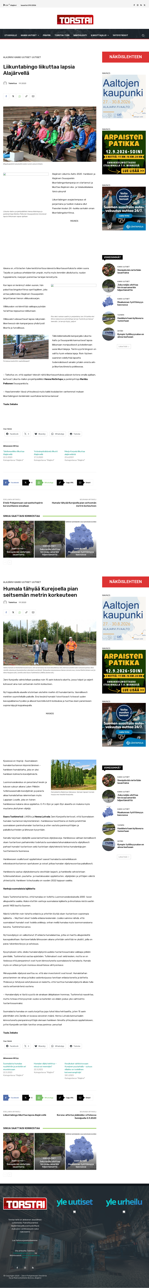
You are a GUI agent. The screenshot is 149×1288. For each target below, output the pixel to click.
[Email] (33, 96)
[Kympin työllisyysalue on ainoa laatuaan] (108, 334)
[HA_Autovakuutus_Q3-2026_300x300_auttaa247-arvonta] (124, 229)
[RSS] (141, 5)
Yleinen (120, 315)
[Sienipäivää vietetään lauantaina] (18, 539)
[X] (144, 5)
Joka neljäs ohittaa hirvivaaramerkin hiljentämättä (49, 552)
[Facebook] (134, 5)
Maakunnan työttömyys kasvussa (81, 553)
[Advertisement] (49, 243)
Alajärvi (8, 57)
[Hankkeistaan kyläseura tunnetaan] (108, 318)
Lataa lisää (123, 346)
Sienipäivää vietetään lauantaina (18, 553)
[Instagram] (137, 5)
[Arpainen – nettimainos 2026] (124, 173)
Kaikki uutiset (22, 57)
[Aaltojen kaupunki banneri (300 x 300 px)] (124, 117)
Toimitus (12, 83)
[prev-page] (5, 562)
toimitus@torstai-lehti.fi (23, 1253)
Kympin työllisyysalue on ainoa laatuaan (130, 335)
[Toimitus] (5, 83)
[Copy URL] (26, 96)
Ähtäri (120, 331)
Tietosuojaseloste (25, 1243)
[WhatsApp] (19, 96)
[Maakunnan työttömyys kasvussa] (81, 539)
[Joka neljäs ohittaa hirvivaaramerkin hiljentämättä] (49, 539)
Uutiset (36, 57)
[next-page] (9, 562)
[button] (143, 35)
